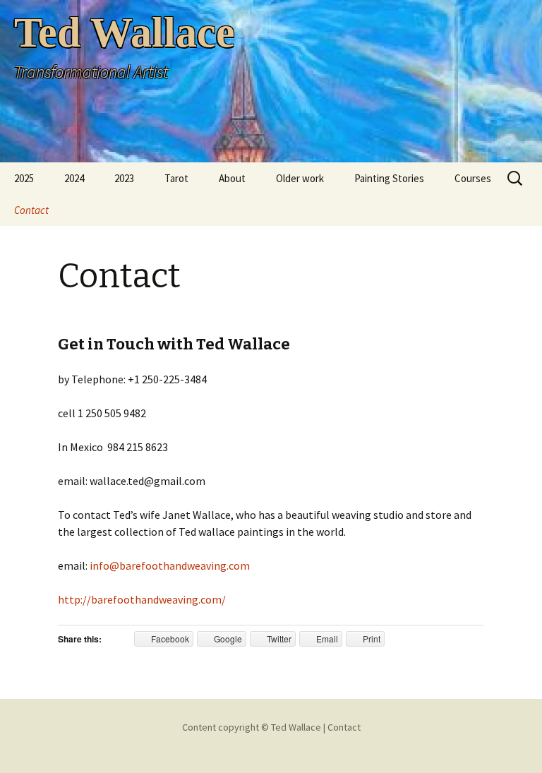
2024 (74, 178)
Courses (472, 178)
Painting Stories (389, 178)
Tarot (176, 178)
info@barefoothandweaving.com (171, 565)
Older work (300, 178)
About (232, 178)
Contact (31, 210)
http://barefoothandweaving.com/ (142, 599)
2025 (24, 178)
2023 (124, 178)
